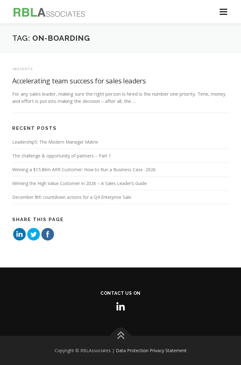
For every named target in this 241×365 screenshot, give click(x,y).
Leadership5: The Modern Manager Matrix (55, 142)
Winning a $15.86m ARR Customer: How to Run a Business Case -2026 (84, 169)
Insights (22, 68)
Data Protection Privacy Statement (151, 350)
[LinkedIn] (120, 306)
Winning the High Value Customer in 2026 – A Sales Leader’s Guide (79, 183)
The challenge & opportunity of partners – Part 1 (61, 156)
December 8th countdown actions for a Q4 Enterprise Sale (71, 197)
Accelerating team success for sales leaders (79, 80)
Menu (223, 11)
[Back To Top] (121, 336)
